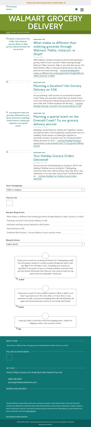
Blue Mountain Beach (43, 406)
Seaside (72, 406)
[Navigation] (82, 9)
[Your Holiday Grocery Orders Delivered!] (18, 164)
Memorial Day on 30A (15, 228)
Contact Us (25, 372)
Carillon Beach (62, 409)
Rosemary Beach (40, 409)
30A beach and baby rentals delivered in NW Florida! (28, 224)
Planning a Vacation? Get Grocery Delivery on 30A (27, 220)
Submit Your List (54, 372)
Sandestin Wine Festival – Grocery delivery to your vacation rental (34, 232)
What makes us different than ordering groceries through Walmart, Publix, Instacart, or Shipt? (45, 216)
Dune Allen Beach (17, 406)
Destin (23, 411)
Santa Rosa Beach (30, 406)
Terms (9, 372)
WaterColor (65, 406)
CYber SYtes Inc (48, 424)
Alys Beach (30, 409)
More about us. (31, 411)
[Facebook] (9, 203)
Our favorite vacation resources (17, 416)
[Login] (70, 9)
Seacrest (23, 409)
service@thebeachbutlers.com (22, 382)
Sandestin (14, 411)
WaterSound (15, 409)
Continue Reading (59, 73)
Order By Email (39, 372)
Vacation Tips (39, 39)
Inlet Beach (50, 409)
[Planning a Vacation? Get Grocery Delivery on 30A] (18, 94)
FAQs (16, 372)
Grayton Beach (56, 406)
